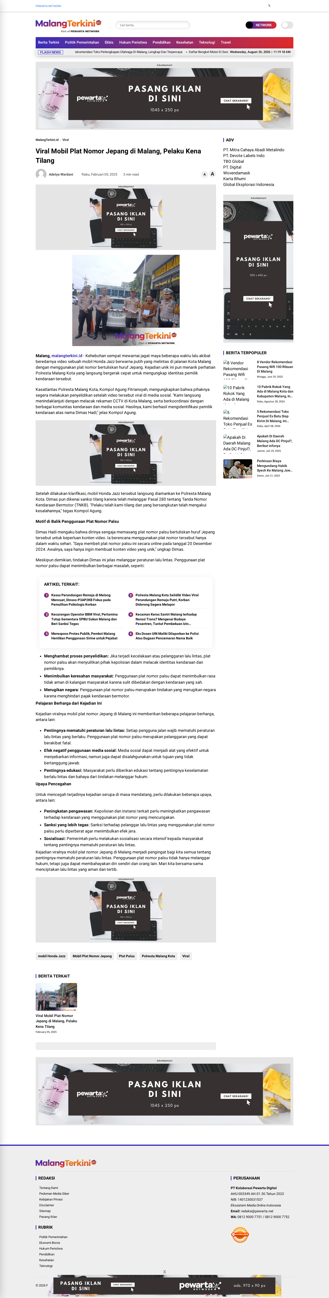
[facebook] (262, 6)
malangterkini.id (67, 355)
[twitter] (269, 6)
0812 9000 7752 (277, 1217)
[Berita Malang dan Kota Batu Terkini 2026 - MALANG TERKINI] (69, 30)
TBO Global (233, 161)
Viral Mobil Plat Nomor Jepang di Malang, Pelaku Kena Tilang (56, 1021)
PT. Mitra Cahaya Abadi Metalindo (253, 149)
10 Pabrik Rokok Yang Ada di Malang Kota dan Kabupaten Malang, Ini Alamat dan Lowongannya (275, 392)
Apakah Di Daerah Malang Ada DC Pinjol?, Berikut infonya (274, 440)
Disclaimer (46, 1205)
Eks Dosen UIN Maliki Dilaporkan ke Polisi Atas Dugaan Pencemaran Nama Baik (167, 636)
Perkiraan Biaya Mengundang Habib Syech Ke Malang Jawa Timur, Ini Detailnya (274, 466)
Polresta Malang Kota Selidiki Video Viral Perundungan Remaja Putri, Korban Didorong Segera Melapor (167, 599)
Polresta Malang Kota (158, 956)
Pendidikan (162, 42)
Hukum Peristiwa (133, 42)
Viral (65, 140)
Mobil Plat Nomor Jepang (92, 956)
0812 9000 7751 (249, 1217)
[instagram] (276, 6)
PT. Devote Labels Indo (244, 155)
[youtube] (284, 6)
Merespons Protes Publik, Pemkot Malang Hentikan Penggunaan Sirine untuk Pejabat (84, 636)
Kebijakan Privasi (51, 1199)
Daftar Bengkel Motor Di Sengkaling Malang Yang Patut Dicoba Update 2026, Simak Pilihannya (229, 52)
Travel (226, 42)
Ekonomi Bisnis (49, 1243)
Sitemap (45, 1211)
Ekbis (109, 42)
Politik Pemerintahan (82, 42)
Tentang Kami (48, 1188)
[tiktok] (291, 6)
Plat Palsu (127, 956)
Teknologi (207, 42)
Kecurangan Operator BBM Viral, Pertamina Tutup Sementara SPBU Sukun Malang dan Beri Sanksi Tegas (84, 619)
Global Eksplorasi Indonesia (248, 184)
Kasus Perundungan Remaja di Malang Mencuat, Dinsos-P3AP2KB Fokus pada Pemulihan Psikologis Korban (81, 599)
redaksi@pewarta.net (257, 1211)
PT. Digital (232, 167)
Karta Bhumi (234, 178)
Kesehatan (184, 42)
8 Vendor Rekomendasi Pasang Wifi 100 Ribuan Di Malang (275, 366)
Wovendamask (236, 172)
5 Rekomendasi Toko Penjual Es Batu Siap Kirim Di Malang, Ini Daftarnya (273, 417)
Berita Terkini (48, 42)
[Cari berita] (185, 25)
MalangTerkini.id (47, 140)
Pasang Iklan (48, 1217)
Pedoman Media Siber (54, 1193)
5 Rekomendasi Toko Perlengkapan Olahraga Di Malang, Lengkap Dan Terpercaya (103, 52)
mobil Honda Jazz (52, 956)
